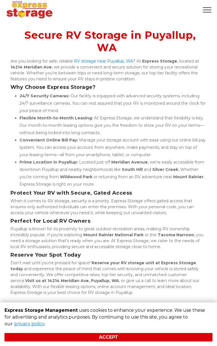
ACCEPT (108, 337)
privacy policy (29, 323)
